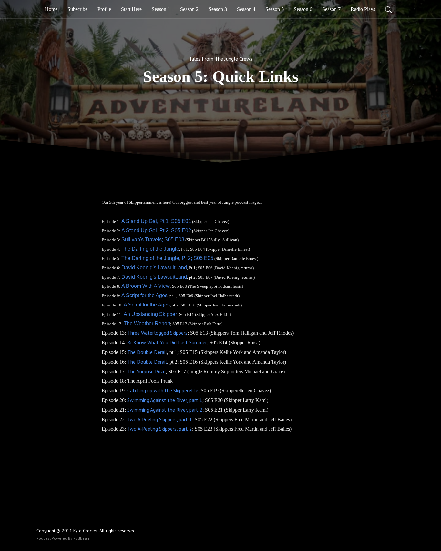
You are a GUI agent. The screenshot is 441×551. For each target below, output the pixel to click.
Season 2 (189, 9)
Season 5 (274, 9)
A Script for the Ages (144, 295)
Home (51, 9)
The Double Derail (147, 352)
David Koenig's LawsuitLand (154, 267)
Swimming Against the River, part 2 (164, 409)
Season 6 (303, 9)
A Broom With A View (145, 286)
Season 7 (331, 9)
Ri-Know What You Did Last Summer (167, 342)
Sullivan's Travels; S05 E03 (152, 239)
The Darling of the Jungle (150, 249)
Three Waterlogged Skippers (157, 332)
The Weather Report (147, 323)
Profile (104, 9)
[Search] (388, 9)
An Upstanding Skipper (150, 314)
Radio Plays (363, 9)
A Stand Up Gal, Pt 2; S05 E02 (156, 230)
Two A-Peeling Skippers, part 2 (159, 429)
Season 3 (218, 9)
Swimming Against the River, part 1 (164, 400)
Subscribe (77, 9)
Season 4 (246, 9)
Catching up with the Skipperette (162, 390)
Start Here (131, 9)
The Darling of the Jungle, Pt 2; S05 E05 (167, 258)
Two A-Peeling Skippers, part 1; (160, 419)
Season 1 (161, 9)
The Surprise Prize (146, 371)
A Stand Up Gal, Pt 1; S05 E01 (156, 221)
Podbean (81, 538)
